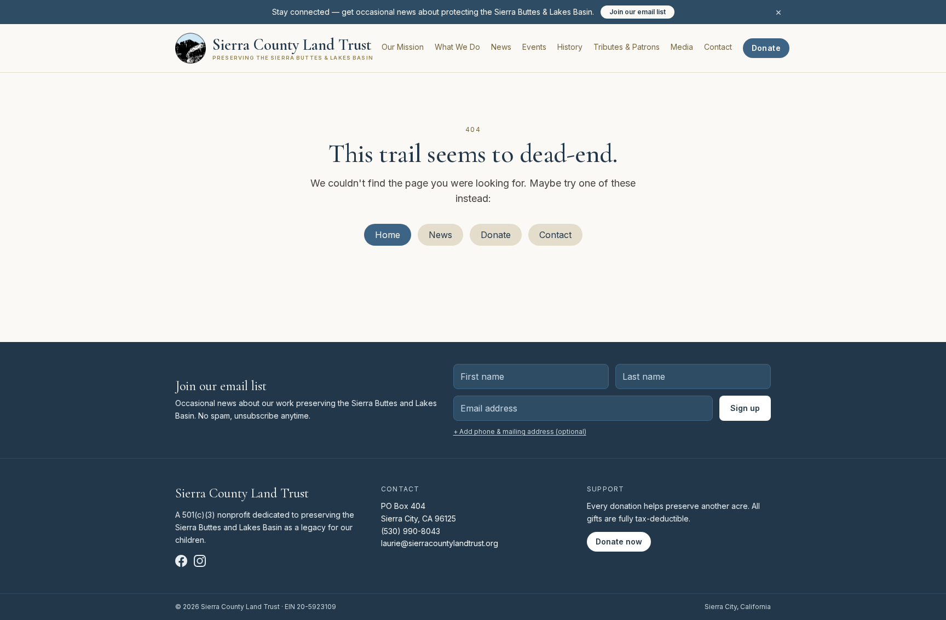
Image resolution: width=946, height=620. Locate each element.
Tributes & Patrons (626, 46)
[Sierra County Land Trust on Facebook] (181, 561)
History (569, 46)
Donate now (619, 541)
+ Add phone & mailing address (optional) (519, 431)
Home (387, 234)
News (501, 46)
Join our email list (637, 12)
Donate (766, 48)
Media (682, 46)
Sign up (745, 408)
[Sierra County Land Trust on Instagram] (200, 561)
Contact (718, 46)
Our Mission (403, 46)
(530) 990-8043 (410, 531)
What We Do (457, 46)
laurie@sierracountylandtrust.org (439, 543)
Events (534, 46)
